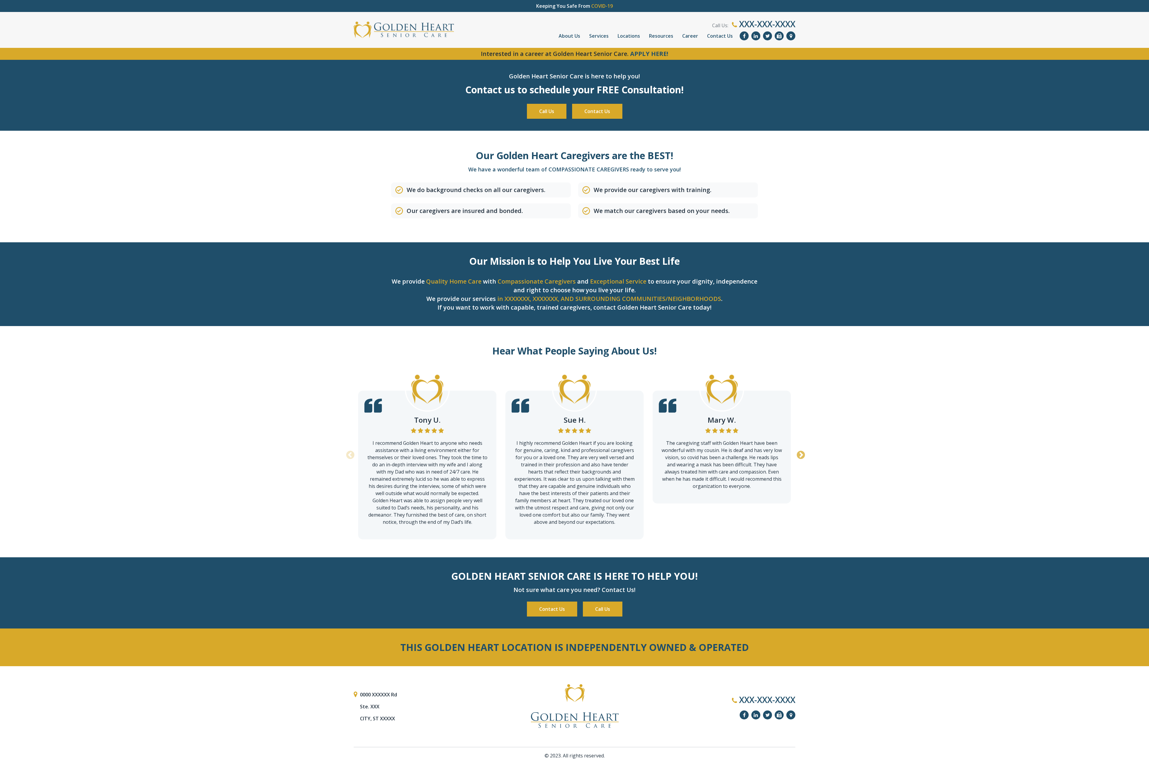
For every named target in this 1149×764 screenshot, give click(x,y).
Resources (661, 36)
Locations (629, 36)
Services (599, 36)
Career (690, 36)
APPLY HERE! (649, 54)
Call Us (546, 111)
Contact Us (720, 36)
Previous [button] (349, 453)
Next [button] (800, 453)
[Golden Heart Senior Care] (574, 706)
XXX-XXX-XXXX (766, 24)
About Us (569, 36)
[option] (427, 453)
